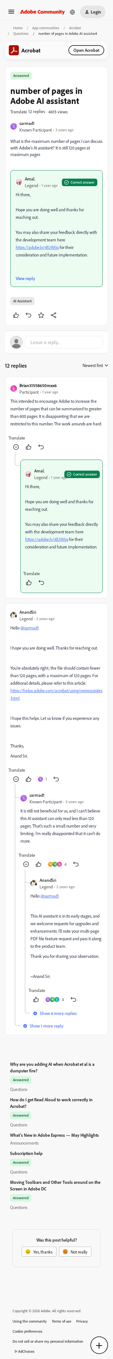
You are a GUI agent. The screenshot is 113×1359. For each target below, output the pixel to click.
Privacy (82, 1321)
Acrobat (75, 27)
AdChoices (26, 1351)
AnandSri (27, 612)
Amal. (30, 178)
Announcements (24, 1143)
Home (18, 27)
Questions (21, 33)
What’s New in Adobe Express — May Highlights (54, 1135)
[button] (11, 13)
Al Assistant (22, 301)
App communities (45, 27)
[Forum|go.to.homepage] (42, 12)
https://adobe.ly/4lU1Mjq (37, 247)
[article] (56, 417)
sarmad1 (27, 123)
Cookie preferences (27, 1331)
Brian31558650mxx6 (38, 385)
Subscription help (26, 1153)
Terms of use (61, 1321)
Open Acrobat (86, 50)
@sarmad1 (29, 627)
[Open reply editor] (56, 342)
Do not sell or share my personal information (48, 1341)
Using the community (30, 1321)
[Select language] (72, 12)
